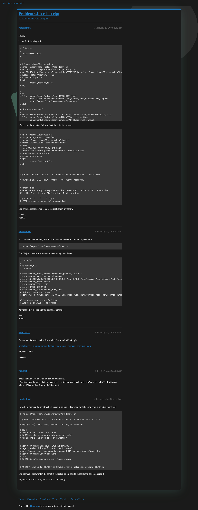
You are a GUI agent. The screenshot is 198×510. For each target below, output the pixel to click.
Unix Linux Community (12, 3)
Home (21, 499)
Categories (32, 499)
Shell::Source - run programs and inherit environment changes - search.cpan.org (55, 346)
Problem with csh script (39, 13)
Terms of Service (60, 499)
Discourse (34, 506)
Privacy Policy (77, 499)
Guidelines (45, 499)
